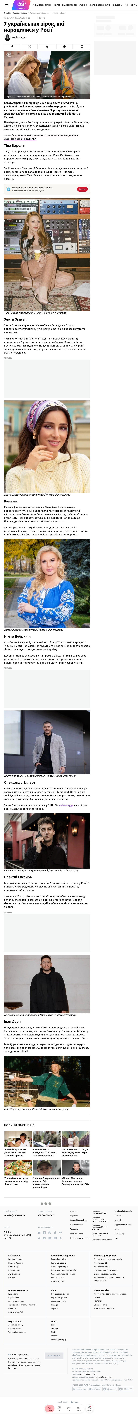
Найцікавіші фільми (60, 1294)
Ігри (116, 1238)
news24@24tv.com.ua (14, 1215)
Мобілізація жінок (102, 1266)
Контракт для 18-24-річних (105, 1270)
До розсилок (54, 1356)
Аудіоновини (14, 1274)
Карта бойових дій (59, 1263)
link (39, 1232)
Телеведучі (74, 1229)
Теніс (53, 1332)
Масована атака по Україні (63, 1274)
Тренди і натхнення (17, 1332)
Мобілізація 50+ (101, 1263)
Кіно (53, 1290)
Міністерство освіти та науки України (110, 1294)
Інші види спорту (58, 1339)
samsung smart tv (125, 1389)
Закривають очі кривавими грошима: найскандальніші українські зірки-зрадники (41, 137)
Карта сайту (119, 1234)
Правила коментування (102, 1240)
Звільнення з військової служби (108, 1259)
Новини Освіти (101, 1290)
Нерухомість (15, 1321)
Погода (11, 1277)
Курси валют (14, 1297)
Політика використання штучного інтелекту (100, 1219)
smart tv (109, 1389)
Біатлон (54, 1336)
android (79, 1389)
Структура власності (123, 1225)
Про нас (73, 1211)
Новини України (15, 1263)
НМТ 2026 (98, 1301)
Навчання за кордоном (104, 1308)
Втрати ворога (57, 1281)
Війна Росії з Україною (63, 1255)
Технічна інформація (123, 1211)
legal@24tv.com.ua (103, 1377)
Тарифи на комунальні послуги (22, 1305)
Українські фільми (59, 1297)
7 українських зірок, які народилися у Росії (47, 13)
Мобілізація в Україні (105, 1255)
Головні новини (15, 1259)
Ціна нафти (13, 1294)
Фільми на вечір (58, 1301)
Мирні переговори (59, 1266)
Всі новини (14, 1255)
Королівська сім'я (100, 5)
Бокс (53, 1325)
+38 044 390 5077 (46, 1215)
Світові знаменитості (65, 5)
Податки (12, 1308)
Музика (83, 5)
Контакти (118, 1216)
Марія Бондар (19, 37)
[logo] (21, 5)
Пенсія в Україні (15, 1312)
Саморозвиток (100, 1305)
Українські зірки (42, 5)
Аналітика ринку (15, 1325)
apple (94, 1389)
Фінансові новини (16, 1301)
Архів (117, 1229)
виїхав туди (66, 805)
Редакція (74, 1216)
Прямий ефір (14, 1266)
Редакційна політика (78, 1220)
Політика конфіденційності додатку (99, 1227)
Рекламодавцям (76, 1234)
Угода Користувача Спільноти (100, 1234)
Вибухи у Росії (57, 1277)
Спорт (54, 1321)
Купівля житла (14, 1328)
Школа (97, 1297)
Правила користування (79, 1238)
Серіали (54, 1308)
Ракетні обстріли (58, 1259)
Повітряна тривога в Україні (63, 1270)
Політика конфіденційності (99, 1212)
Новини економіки (18, 1290)
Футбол (54, 1328)
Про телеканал (76, 1225)
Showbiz (7, 13)
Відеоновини (14, 1270)
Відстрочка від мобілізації (105, 1274)
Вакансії (118, 1220)
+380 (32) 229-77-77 (88, 1374)
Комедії (54, 1305)
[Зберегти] (82, 46)
